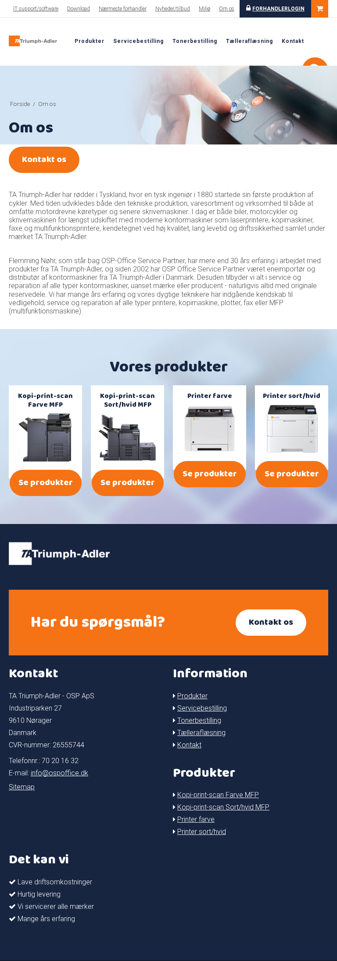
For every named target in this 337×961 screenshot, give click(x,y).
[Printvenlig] (324, 103)
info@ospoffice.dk (59, 773)
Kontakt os (44, 159)
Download (78, 9)
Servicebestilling (138, 41)
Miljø (204, 9)
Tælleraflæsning (249, 41)
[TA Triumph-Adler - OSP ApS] (33, 40)
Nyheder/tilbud (172, 9)
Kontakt (293, 41)
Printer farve (196, 819)
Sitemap (22, 787)
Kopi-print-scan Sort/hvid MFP (223, 807)
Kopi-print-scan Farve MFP (218, 795)
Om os (226, 9)
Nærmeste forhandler (123, 9)
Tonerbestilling (194, 41)
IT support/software (35, 9)
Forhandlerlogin (278, 9)
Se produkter (45, 482)
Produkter (89, 41)
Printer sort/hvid (201, 831)
